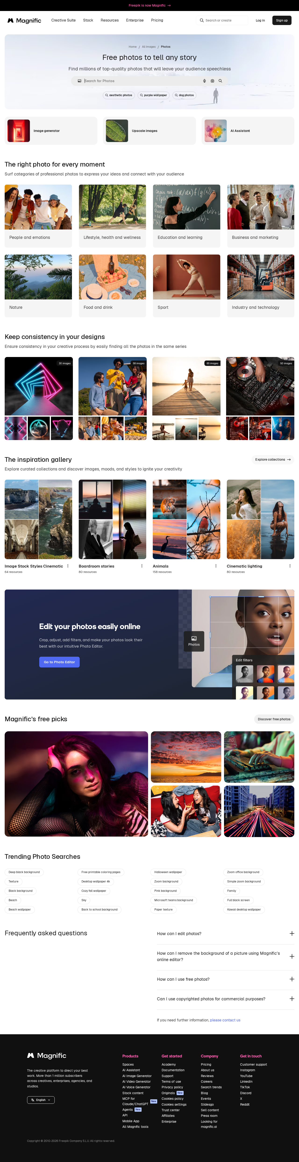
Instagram (247, 1070)
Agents (131, 1109)
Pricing (157, 20)
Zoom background (166, 881)
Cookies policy (173, 1098)
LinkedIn (246, 1081)
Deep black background (24, 872)
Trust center (171, 1110)
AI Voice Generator (136, 1087)
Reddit (244, 1104)
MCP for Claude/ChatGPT (139, 1101)
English (41, 1100)
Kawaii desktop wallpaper (244, 909)
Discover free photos (274, 719)
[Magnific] (46, 1056)
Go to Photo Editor (59, 662)
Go (15, 827)
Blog (204, 1093)
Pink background (165, 891)
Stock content (132, 1093)
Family (231, 891)
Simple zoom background (244, 881)
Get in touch (251, 1055)
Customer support (253, 1064)
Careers (206, 1081)
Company (209, 1055)
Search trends (211, 1087)
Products (130, 1055)
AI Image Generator (137, 1076)
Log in (260, 20)
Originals (172, 1093)
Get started (172, 1055)
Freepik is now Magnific (147, 5)
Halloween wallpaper (168, 872)
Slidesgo (207, 1104)
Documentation (173, 1070)
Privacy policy (172, 1087)
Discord (245, 1093)
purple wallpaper (155, 95)
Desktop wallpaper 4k (96, 881)
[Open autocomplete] (77, 81)
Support (167, 1076)
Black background (20, 891)
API (125, 1115)
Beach (13, 900)
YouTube (246, 1076)
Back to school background (99, 909)
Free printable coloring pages (101, 872)
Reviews (207, 1076)
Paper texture (163, 909)
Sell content (210, 1110)
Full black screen (238, 900)
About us (207, 1070)
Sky (84, 900)
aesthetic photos (120, 95)
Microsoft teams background (173, 900)
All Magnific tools (135, 1127)
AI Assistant (131, 1070)
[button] (41, 1100)
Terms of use (171, 1081)
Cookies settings (174, 1104)
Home (133, 47)
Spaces (128, 1064)
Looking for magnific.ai (209, 1124)
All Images (149, 47)
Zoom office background (243, 872)
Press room (209, 1116)
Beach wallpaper (20, 909)
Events (206, 1098)
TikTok (245, 1087)
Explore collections (270, 459)
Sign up (282, 20)
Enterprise (169, 1121)
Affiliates (168, 1116)
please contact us (225, 1020)
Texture (13, 881)
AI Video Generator (136, 1081)
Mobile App (130, 1121)
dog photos (186, 95)
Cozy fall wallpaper (94, 891)
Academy (169, 1064)
